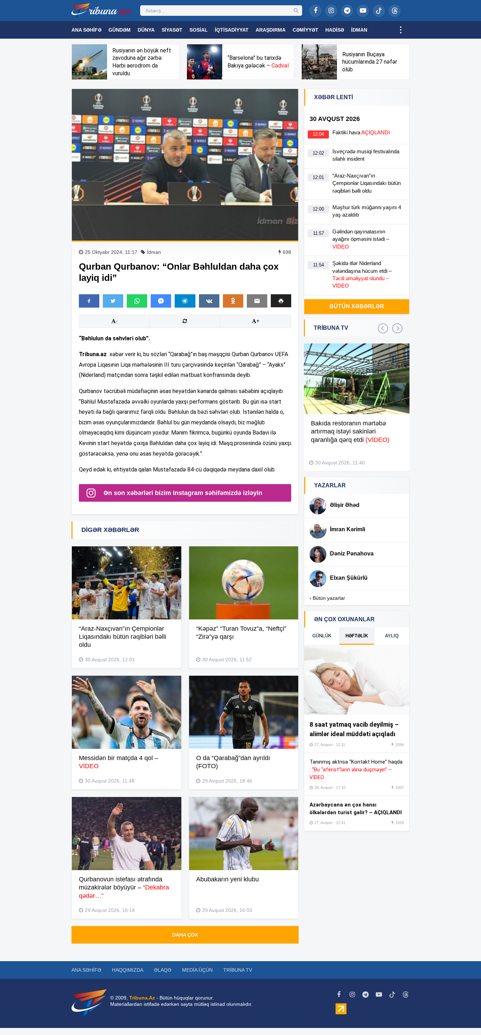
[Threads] (394, 11)
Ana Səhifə (86, 30)
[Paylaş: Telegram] (185, 301)
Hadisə (334, 30)
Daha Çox (185, 935)
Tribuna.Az (142, 998)
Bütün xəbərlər (357, 306)
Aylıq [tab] (392, 635)
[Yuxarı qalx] (461, 1015)
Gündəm (119, 30)
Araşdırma (271, 30)
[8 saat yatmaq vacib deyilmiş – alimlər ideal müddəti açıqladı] (356, 680)
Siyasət (172, 30)
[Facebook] (315, 11)
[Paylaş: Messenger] (161, 301)
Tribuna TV (237, 970)
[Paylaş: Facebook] (89, 301)
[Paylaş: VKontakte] (209, 301)
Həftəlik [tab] (356, 635)
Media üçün (197, 970)
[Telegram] (347, 11)
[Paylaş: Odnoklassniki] (233, 301)
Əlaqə (162, 970)
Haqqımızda (127, 970)
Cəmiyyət (305, 30)
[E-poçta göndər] (257, 301)
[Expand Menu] (401, 30)
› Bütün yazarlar (327, 598)
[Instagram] (331, 11)
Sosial (198, 30)
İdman (359, 30)
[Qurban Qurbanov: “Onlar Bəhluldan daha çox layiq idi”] (185, 164)
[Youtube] (363, 11)
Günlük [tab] (321, 635)
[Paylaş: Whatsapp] (137, 301)
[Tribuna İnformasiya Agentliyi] (101, 10)
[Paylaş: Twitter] (113, 301)
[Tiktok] (379, 11)
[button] (281, 300)
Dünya (146, 30)
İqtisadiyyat (232, 30)
